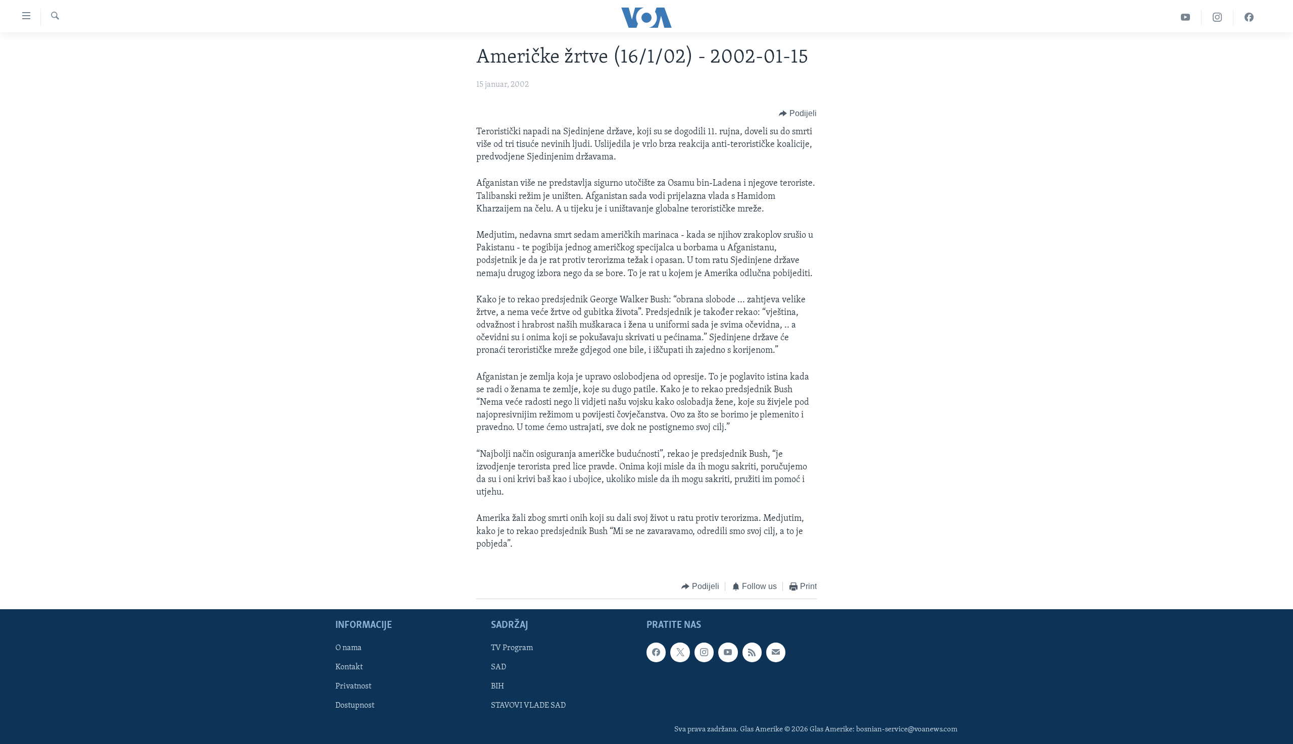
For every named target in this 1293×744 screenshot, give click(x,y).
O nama (348, 649)
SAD (498, 668)
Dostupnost (354, 706)
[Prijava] (775, 652)
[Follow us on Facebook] (656, 652)
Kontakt (349, 668)
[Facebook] (1249, 17)
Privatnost (353, 687)
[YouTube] (1186, 17)
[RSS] (752, 652)
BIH (497, 687)
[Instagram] (1217, 17)
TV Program (512, 649)
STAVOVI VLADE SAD (528, 706)
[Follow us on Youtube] (727, 652)
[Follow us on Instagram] (704, 652)
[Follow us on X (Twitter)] (679, 652)
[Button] (798, 113)
